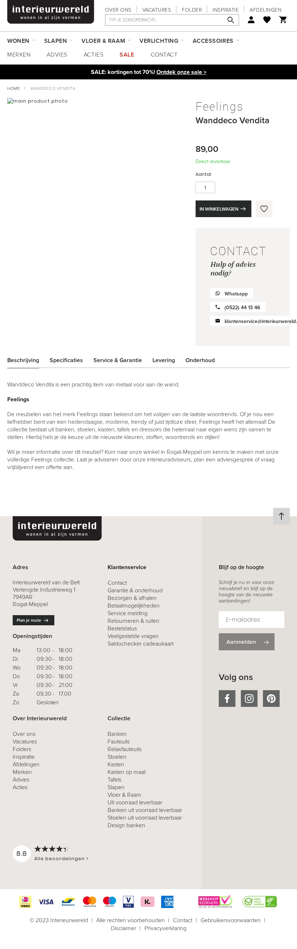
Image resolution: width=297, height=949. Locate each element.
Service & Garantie (117, 360)
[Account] (251, 19)
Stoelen (117, 757)
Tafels (114, 779)
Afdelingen (265, 10)
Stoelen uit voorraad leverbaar (145, 817)
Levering (163, 360)
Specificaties (66, 360)
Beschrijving (23, 360)
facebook (227, 698)
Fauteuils (119, 741)
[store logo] (50, 12)
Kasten (116, 764)
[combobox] (172, 20)
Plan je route (29, 620)
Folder (192, 10)
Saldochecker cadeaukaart (140, 643)
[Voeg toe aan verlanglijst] (264, 208)
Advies (57, 54)
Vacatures (156, 10)
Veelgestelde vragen (133, 636)
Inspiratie (226, 10)
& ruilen (133, 621)
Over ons (118, 10)
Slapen (116, 787)
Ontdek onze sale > (181, 72)
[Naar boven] (281, 516)
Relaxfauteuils (125, 749)
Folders (22, 749)
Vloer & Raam (124, 795)
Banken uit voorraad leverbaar (145, 810)
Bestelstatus (122, 628)
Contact (164, 54)
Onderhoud (200, 360)
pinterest (271, 698)
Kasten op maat (127, 772)
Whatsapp (236, 294)
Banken (117, 734)
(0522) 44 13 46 (242, 307)
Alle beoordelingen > (61, 858)
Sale (127, 54)
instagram (249, 698)
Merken (18, 54)
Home (13, 88)
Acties (93, 54)
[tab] (28, 360)
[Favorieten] (267, 19)
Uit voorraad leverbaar (135, 802)
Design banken (126, 825)
